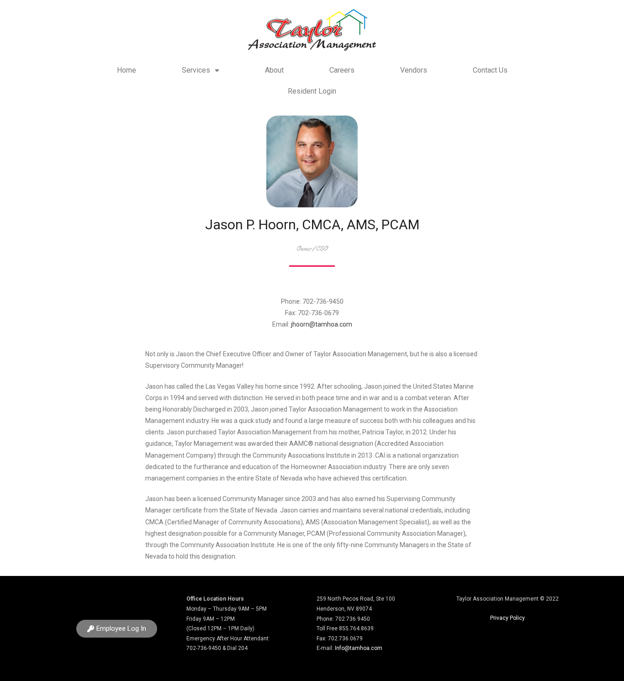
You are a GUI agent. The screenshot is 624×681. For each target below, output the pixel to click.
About (274, 70)
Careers (341, 70)
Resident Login (312, 91)
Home (126, 70)
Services (196, 70)
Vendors (413, 70)
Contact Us (490, 70)
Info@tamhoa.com (358, 648)
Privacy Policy (507, 618)
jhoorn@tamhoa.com (321, 324)
